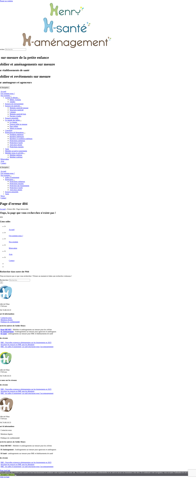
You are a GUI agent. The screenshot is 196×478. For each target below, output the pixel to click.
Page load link (5, 470)
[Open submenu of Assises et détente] (19, 98)
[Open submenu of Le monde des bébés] (21, 120)
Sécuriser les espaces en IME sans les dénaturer (17, 345)
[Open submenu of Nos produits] (11, 96)
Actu (10, 254)
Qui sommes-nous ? (16, 236)
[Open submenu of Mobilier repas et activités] (24, 153)
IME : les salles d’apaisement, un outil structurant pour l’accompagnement (27, 347)
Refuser (11, 475)
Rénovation (13, 248)
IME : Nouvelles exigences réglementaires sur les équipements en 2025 (26, 343)
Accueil (3, 209)
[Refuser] (15, 475)
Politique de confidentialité (10, 322)
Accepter (4, 475)
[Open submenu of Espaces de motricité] (21, 106)
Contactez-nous (6, 318)
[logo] (66, 32)
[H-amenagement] (66, 47)
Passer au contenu (6, 1)
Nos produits (13, 242)
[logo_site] (67, 16)
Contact (11, 261)
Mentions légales (7, 320)
